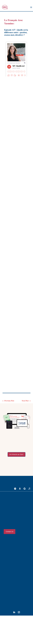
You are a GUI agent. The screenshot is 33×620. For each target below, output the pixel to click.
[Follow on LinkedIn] (14, 612)
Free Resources (9, 573)
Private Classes (9, 544)
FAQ (6, 596)
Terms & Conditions (10, 591)
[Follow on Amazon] (20, 489)
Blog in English (9, 568)
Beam (20, 377)
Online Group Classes (10, 550)
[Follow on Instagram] (19, 612)
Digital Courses (9, 555)
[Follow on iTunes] (29, 489)
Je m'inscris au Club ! (16, 454)
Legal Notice (8, 585)
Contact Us (9, 531)
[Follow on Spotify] (15, 489)
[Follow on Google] (25, 489)
